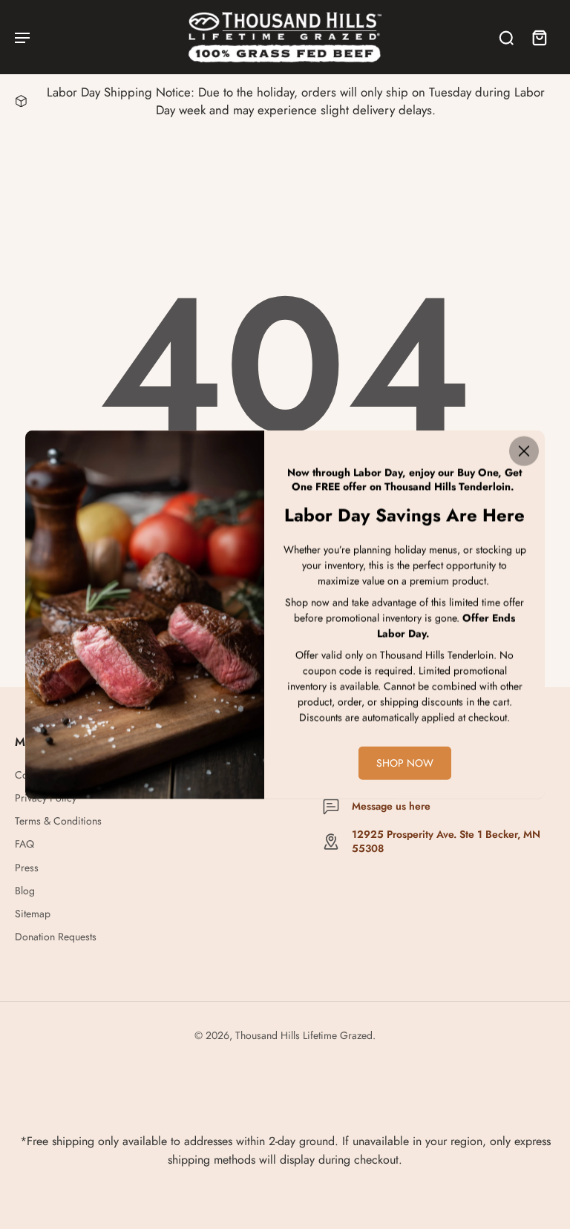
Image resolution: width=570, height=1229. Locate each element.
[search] (506, 37)
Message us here (391, 806)
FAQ (24, 844)
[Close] (524, 451)
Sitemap (32, 914)
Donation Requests (55, 937)
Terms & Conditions (58, 821)
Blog (25, 891)
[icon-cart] (538, 37)
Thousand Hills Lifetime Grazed (304, 1035)
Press (27, 868)
